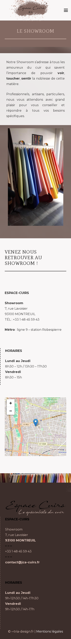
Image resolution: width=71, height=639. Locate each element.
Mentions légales (49, 631)
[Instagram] (11, 623)
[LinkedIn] (30, 623)
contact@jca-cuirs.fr (22, 562)
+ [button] (10, 403)
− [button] (10, 410)
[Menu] (65, 10)
